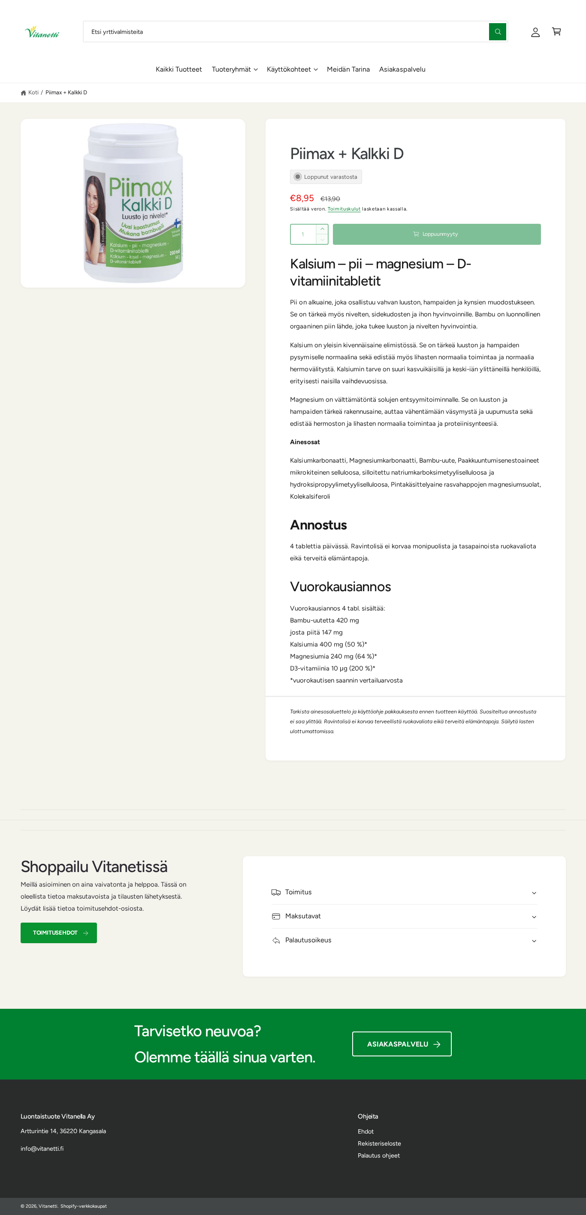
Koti (33, 92)
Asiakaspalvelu (397, 1044)
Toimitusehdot (55, 932)
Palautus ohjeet (379, 1155)
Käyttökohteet (289, 69)
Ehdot (366, 1131)
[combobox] (295, 31)
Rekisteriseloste (379, 1143)
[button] (556, 31)
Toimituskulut (344, 209)
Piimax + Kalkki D (66, 92)
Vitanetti (48, 1206)
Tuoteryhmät (231, 69)
